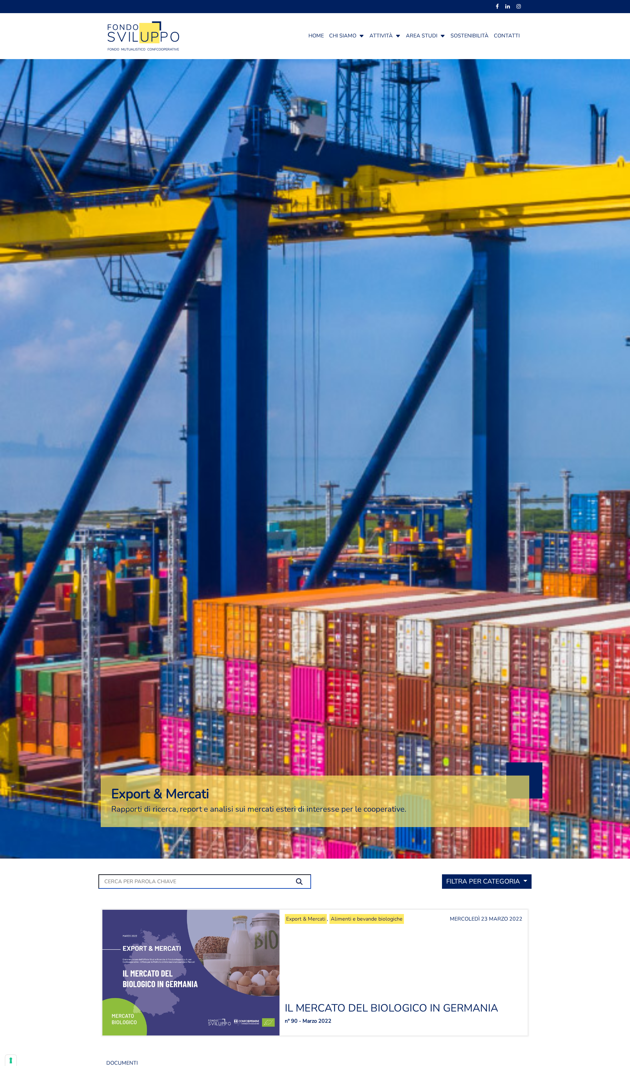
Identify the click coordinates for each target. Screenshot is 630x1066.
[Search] (301, 881)
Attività (381, 35)
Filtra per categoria (484, 881)
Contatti (507, 35)
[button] (361, 35)
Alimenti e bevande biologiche (367, 919)
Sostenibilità (470, 35)
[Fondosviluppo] (143, 35)
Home (316, 35)
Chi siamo (342, 35)
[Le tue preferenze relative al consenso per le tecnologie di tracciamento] (10, 1060)
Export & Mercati (306, 919)
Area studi (421, 35)
